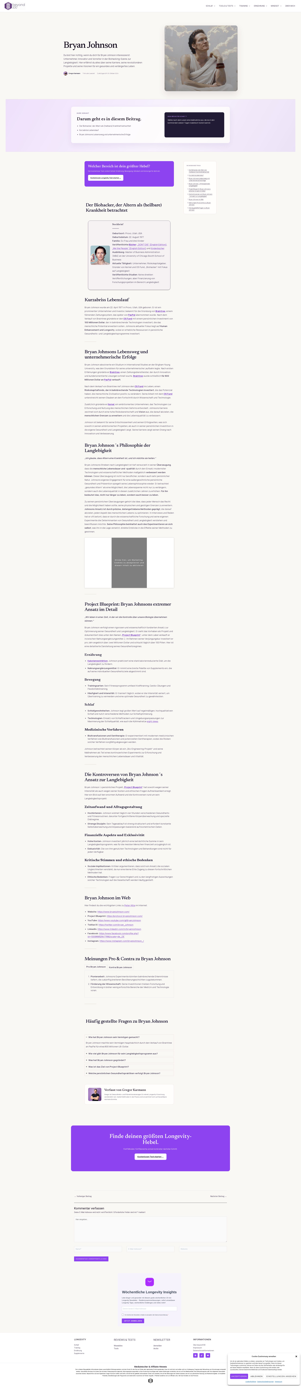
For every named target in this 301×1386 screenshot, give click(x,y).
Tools (116, 1348)
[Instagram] (195, 1355)
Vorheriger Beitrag (83, 1196)
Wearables (118, 1346)
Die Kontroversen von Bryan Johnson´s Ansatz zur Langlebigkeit (200, 195)
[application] (214, 6)
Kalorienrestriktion (98, 660)
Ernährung (78, 1350)
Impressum (278, 1381)
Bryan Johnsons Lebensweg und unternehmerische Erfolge (199, 179)
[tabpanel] (129, 984)
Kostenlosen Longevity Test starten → (105, 178)
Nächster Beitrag (218, 1196)
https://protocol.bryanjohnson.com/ (125, 916)
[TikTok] (201, 1355)
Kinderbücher (157, 248)
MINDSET (275, 6)
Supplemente (79, 1353)
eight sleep (152, 721)
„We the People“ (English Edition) (129, 248)
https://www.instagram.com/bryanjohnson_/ (122, 940)
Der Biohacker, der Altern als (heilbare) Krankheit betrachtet (199, 171)
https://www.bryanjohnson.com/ (113, 911)
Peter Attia (129, 905)
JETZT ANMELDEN (133, 1321)
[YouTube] (208, 1355)
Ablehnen (257, 1376)
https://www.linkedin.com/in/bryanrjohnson (119, 929)
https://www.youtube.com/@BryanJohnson (119, 920)
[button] (296, 1356)
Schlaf (76, 1345)
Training (77, 1348)
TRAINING (243, 6)
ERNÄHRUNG (259, 6)
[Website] (203, 1249)
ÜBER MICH (290, 6)
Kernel (111, 404)
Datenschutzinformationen (203, 1350)
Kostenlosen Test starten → (150, 1156)
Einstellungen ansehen (281, 1376)
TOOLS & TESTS (226, 6)
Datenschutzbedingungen (265, 1381)
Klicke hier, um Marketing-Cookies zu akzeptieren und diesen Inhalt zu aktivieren (129, 563)
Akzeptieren (239, 1376)
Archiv (155, 1348)
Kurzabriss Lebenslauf (196, 175)
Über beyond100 (199, 1345)
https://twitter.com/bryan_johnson (116, 924)
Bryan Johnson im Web (196, 199)
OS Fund (127, 318)
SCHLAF (209, 6)
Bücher (132, 244)
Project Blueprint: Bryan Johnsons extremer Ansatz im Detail (199, 190)
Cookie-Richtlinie (251, 1381)
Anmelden (157, 1346)
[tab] (96, 966)
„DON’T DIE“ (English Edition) (152, 244)
